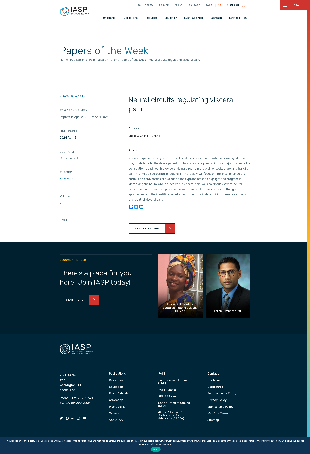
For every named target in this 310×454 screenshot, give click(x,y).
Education (116, 387)
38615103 (66, 179)
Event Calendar (119, 393)
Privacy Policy (217, 400)
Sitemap (213, 420)
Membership (117, 406)
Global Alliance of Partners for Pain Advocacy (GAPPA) (171, 415)
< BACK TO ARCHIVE (74, 96)
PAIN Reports (167, 390)
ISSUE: (64, 220)
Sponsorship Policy (220, 406)
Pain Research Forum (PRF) (172, 382)
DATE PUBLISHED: (72, 131)
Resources (116, 380)
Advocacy (116, 400)
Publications (117, 373)
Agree (156, 449)
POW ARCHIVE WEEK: (74, 110)
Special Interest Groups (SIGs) (174, 405)
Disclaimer (214, 380)
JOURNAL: (67, 152)
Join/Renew (145, 5)
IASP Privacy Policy (271, 440)
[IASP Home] (74, 11)
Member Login (232, 5)
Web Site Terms (217, 413)
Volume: (65, 196)
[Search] (219, 5)
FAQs (209, 5)
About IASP (117, 420)
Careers (114, 413)
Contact (194, 5)
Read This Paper (147, 228)
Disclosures (215, 387)
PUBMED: (66, 172)
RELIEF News (167, 396)
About (179, 5)
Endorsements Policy (221, 393)
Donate (164, 5)
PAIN (161, 373)
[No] (306, 445)
